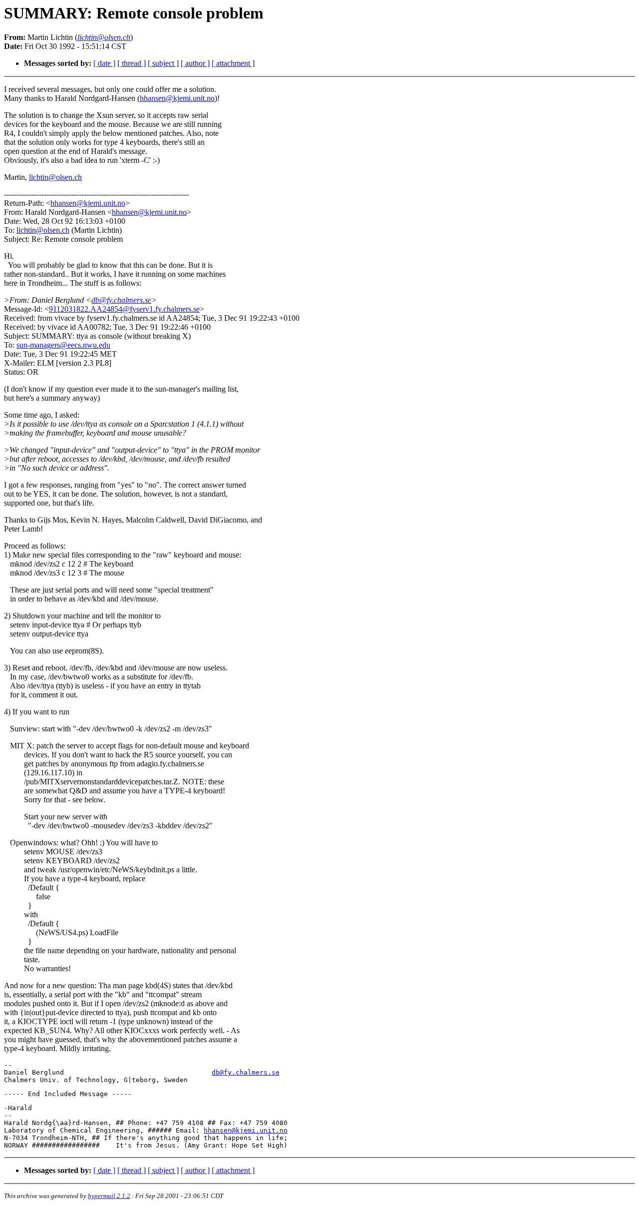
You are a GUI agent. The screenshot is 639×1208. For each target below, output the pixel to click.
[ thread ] (131, 63)
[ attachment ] (233, 63)
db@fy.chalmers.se (121, 300)
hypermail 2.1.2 (109, 1196)
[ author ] (195, 63)
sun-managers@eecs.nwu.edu (63, 345)
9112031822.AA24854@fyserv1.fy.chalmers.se (124, 309)
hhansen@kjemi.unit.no (177, 98)
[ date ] (104, 63)
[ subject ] (163, 63)
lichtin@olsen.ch (55, 177)
